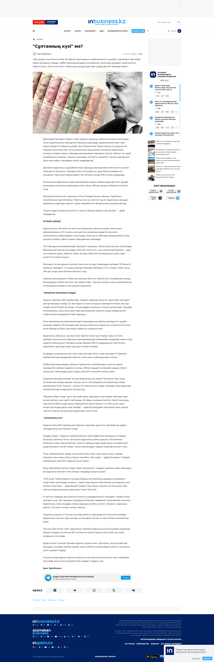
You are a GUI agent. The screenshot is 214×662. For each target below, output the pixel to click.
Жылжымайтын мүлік (118, 31)
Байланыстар (143, 644)
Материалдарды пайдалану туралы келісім (160, 639)
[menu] (33, 31)
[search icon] (179, 22)
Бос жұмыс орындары (171, 644)
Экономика (90, 31)
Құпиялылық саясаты (105, 656)
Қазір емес (196, 658)
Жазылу (207, 658)
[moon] (175, 31)
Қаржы (78, 31)
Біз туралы (130, 644)
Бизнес (67, 31)
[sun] (168, 31)
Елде (101, 31)
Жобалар (155, 644)
